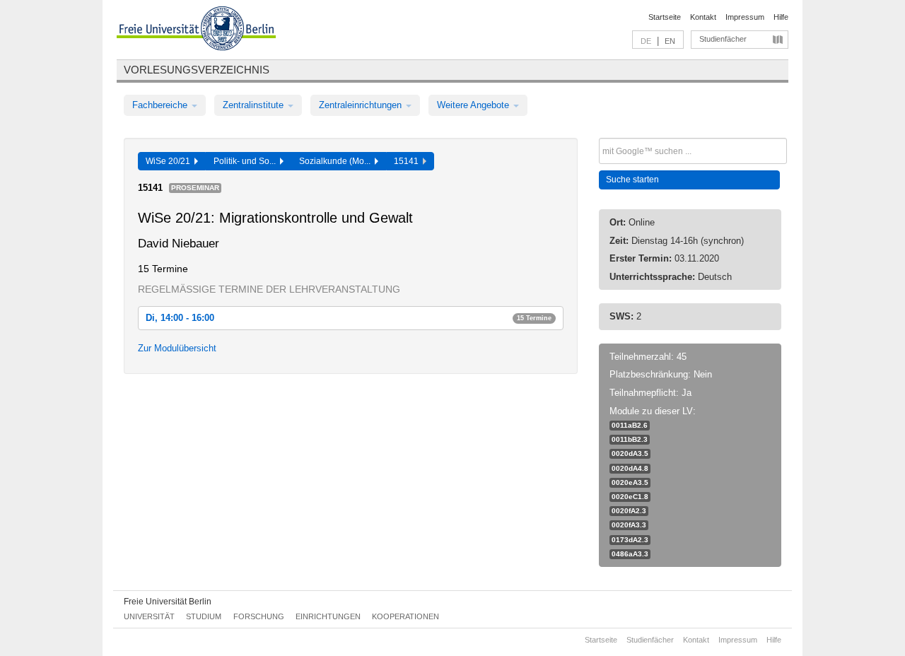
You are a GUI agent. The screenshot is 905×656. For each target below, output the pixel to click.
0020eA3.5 (630, 482)
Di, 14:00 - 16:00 (348, 317)
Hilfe (780, 17)
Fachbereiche (161, 105)
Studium (203, 616)
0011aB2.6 (630, 425)
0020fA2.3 (629, 511)
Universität (149, 616)
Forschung (258, 616)
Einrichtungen (328, 616)
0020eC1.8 (630, 496)
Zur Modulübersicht (177, 348)
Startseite (664, 17)
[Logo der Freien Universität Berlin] (196, 30)
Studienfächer (723, 39)
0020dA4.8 (630, 468)
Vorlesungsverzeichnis (196, 70)
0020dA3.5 (630, 453)
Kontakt (703, 17)
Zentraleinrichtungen (361, 105)
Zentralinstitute (254, 105)
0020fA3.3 (629, 525)
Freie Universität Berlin (167, 602)
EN (670, 41)
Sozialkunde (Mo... (337, 161)
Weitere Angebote (474, 105)
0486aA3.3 (630, 554)
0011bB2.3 (630, 439)
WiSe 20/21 (170, 161)
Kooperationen (405, 616)
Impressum (744, 17)
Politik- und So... (247, 161)
